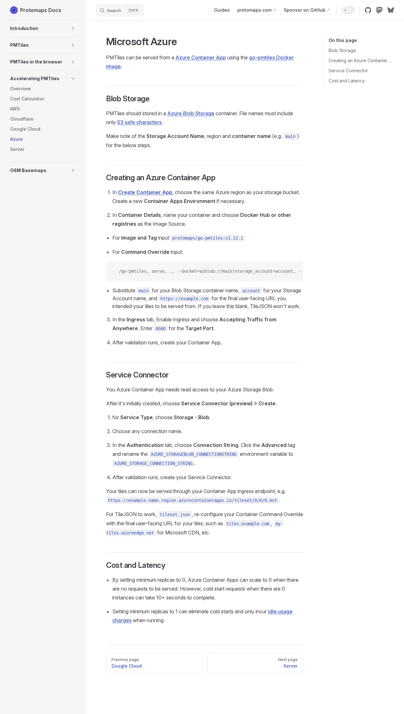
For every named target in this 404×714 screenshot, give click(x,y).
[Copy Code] (293, 271)
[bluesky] (390, 10)
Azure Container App (200, 57)
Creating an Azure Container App (361, 60)
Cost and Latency (347, 80)
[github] (368, 10)
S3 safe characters (139, 122)
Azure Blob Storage (190, 113)
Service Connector (348, 70)
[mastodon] (379, 10)
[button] (43, 28)
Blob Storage (342, 50)
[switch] (348, 10)
